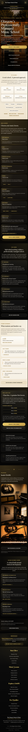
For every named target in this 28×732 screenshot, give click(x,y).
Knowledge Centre (14, 691)
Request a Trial (14, 654)
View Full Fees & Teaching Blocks (14, 428)
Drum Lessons (14, 677)
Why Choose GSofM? (14, 689)
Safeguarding (21, 113)
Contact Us (14, 662)
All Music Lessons (14, 679)
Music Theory (6, 211)
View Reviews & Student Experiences (14, 382)
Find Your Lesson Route (14, 656)
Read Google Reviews (7, 342)
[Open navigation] (25, 2)
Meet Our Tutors (12, 113)
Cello (9, 184)
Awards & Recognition (14, 115)
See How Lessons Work (14, 315)
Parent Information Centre (14, 705)
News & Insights (14, 696)
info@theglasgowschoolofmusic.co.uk (17, 722)
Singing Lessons (14, 672)
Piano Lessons (14, 670)
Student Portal (14, 703)
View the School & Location (14, 548)
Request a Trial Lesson (14, 47)
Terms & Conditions (14, 708)
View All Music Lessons (14, 237)
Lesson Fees (14, 660)
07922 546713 (6, 722)
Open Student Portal (14, 628)
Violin (4, 184)
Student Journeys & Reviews (14, 693)
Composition (14, 211)
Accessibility (14, 712)
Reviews (6, 113)
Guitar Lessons (14, 675)
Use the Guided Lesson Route (9, 233)
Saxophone (10, 197)
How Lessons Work (14, 658)
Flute (4, 197)
